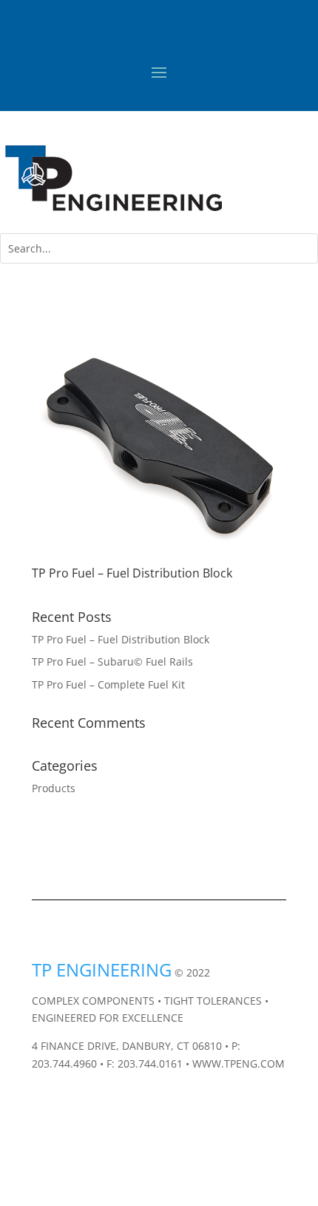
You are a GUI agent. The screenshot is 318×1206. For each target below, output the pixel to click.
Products (53, 788)
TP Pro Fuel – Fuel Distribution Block (132, 573)
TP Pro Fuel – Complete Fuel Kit (108, 684)
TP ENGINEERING (102, 969)
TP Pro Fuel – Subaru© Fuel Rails (112, 661)
